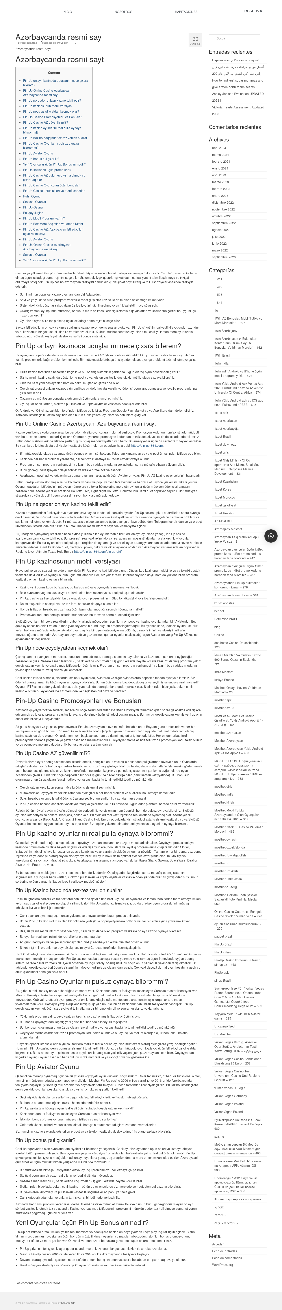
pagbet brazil (223, 936)
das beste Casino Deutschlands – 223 (237, 644)
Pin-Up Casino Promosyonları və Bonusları (52, 117)
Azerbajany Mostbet (228, 529)
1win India (221, 363)
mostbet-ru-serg (225, 887)
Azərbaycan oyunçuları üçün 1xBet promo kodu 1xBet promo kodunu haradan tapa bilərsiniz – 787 (238, 570)
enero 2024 (220, 168)
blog (217, 627)
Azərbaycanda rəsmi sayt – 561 (236, 595)
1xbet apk (221, 412)
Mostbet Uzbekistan (228, 879)
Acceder (218, 1244)
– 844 (218, 302)
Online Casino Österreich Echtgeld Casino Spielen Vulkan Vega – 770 (238, 913)
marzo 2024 (220, 154)
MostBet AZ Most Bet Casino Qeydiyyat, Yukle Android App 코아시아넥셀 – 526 (238, 720)
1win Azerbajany (225, 330)
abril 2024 (219, 147)
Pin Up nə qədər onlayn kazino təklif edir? (52, 100)
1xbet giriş (221, 452)
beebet (219, 611)
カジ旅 (219, 1207)
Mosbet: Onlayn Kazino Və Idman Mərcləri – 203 (237, 689)
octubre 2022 (221, 216)
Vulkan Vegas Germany (230, 1096)
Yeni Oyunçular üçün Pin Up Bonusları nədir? (54, 164)
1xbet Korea (222, 489)
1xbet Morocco (224, 497)
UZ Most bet (223, 1034)
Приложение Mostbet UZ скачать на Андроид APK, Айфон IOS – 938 (238, 1165)
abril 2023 (219, 175)
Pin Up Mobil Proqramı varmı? (44, 218)
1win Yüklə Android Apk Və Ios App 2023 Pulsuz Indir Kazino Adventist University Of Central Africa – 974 (238, 387)
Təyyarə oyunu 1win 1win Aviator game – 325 (237, 1016)
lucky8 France (224, 679)
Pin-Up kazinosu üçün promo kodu (47, 169)
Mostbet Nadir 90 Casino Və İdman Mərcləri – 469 (238, 829)
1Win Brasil (222, 355)
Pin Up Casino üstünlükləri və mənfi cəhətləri (54, 190)
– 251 (218, 278)
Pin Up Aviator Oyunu (38, 153)
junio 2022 (219, 243)
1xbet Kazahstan (226, 481)
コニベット (222, 1215)
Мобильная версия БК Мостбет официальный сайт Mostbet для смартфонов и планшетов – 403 (237, 1148)
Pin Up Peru (222, 952)
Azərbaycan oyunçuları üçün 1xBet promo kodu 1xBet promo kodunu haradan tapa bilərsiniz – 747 (238, 553)
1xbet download (225, 444)
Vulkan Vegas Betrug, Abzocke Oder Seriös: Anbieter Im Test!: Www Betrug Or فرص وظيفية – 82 (237, 1046)
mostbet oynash (225, 839)
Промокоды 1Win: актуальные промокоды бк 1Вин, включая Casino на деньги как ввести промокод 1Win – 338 (236, 1184)
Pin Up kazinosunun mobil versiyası (47, 106)
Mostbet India (223, 794)
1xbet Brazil (222, 436)
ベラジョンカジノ (226, 1223)
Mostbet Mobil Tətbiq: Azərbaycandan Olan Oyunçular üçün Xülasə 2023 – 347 (236, 814)
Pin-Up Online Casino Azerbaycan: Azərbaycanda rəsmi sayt (47, 92)
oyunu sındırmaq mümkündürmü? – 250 (237, 926)
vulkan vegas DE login (229, 1088)
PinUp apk (62, 42)
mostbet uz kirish (226, 871)
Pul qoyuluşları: (33, 212)
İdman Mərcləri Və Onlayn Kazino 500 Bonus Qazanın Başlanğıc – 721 (237, 659)
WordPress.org (222, 1264)
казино (219, 1136)
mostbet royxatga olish (230, 855)
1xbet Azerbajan (225, 420)
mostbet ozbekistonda (229, 847)
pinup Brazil (222, 980)
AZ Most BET (223, 521)
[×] (271, 536)
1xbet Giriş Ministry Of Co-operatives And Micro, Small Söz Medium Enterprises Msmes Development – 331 (237, 467)
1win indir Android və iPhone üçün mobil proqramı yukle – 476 (238, 373)
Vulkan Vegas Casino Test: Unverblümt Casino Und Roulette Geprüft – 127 (237, 1075)
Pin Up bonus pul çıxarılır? (41, 158)
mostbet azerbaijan (227, 732)
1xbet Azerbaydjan (227, 428)
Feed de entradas (224, 1251)
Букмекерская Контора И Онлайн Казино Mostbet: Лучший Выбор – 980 (238, 1124)
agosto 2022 (221, 229)
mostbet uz (222, 863)
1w (216, 310)
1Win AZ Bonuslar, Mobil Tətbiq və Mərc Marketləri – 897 (238, 320)
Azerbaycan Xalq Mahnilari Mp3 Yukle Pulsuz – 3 (236, 539)
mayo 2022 (220, 250)
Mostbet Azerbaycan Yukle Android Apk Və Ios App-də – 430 (238, 750)
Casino (219, 635)
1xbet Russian (224, 513)
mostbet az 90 (224, 708)
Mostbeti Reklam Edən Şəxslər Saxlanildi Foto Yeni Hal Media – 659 (236, 899)
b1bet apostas (224, 603)
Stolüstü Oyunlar (34, 201)
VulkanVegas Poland (228, 1111)
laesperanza (28, 42)
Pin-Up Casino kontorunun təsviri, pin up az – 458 (237, 962)
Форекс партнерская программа (237, 1199)
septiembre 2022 (224, 223)
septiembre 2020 (224, 257)
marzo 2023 (220, 182)
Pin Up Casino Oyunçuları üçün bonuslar (51, 185)
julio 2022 (219, 236)
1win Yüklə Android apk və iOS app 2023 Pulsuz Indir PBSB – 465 (238, 402)
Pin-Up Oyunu (33, 207)
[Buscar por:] (234, 38)
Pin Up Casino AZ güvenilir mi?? (45, 122)
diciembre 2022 (223, 202)
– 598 (218, 294)
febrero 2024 (221, 161)
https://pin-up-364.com (147, 445)
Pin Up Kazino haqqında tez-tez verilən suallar (55, 138)
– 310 (218, 286)
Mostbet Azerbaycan (228, 740)
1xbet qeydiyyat (225, 505)
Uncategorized (224, 1026)
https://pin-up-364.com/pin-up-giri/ (98, 551)
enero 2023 (220, 195)
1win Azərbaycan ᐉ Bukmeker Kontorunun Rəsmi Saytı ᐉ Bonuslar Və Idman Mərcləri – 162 (238, 343)
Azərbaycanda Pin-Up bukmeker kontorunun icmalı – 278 (237, 585)
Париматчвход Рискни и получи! (235, 60)
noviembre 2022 (223, 209)
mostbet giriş (223, 786)
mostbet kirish (224, 802)
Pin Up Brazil (223, 944)
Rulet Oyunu (32, 196)
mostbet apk (223, 700)
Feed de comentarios (227, 1258)
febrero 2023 (221, 188)
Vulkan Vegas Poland (229, 1104)
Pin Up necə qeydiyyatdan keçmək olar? (51, 111)
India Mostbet (223, 672)
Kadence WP (68, 1302)
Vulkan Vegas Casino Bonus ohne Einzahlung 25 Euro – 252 (237, 1061)
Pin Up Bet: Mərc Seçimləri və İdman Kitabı (53, 223)
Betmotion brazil (225, 619)
